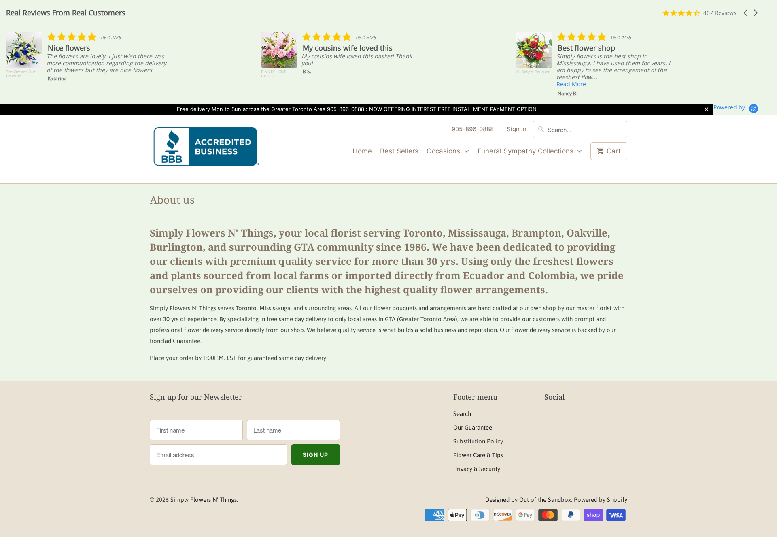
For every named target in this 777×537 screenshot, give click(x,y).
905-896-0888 (473, 129)
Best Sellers (399, 151)
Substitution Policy (478, 441)
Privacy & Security (476, 468)
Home (362, 151)
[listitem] (87, 59)
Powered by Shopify (600, 499)
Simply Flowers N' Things (203, 499)
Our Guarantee (472, 427)
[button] (746, 12)
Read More (571, 84)
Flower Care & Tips (478, 455)
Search (462, 413)
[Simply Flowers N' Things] (206, 149)
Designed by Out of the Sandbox (528, 499)
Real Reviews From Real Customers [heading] (65, 12)
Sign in (516, 129)
